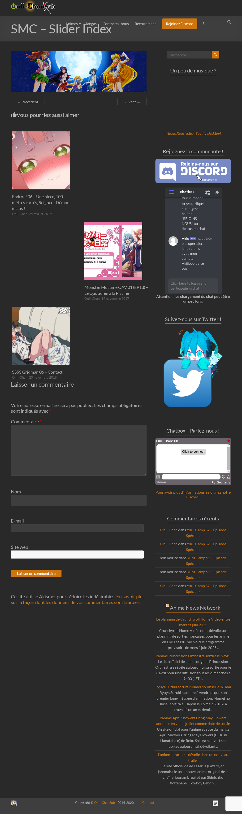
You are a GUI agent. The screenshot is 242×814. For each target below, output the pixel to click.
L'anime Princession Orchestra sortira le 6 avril (193, 655)
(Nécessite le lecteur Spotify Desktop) (193, 133)
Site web (19, 547)
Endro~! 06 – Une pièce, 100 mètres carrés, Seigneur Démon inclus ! (40, 202)
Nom (16, 491)
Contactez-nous (116, 23)
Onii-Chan (19, 214)
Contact (148, 803)
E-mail (17, 520)
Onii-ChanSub (104, 803)
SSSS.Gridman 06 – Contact (37, 372)
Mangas (90, 23)
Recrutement (145, 23)
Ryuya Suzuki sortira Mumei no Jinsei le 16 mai (193, 686)
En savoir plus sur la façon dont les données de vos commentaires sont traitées (78, 599)
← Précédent (27, 101)
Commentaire (26, 421)
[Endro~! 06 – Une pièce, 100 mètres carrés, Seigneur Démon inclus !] (41, 133)
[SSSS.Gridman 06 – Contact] (41, 309)
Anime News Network (195, 607)
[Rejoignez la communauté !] (193, 161)
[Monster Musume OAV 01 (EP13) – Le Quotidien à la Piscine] (113, 224)
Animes (71, 23)
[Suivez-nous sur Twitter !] (193, 329)
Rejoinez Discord (179, 23)
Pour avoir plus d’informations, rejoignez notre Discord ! (193, 494)
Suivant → (132, 101)
